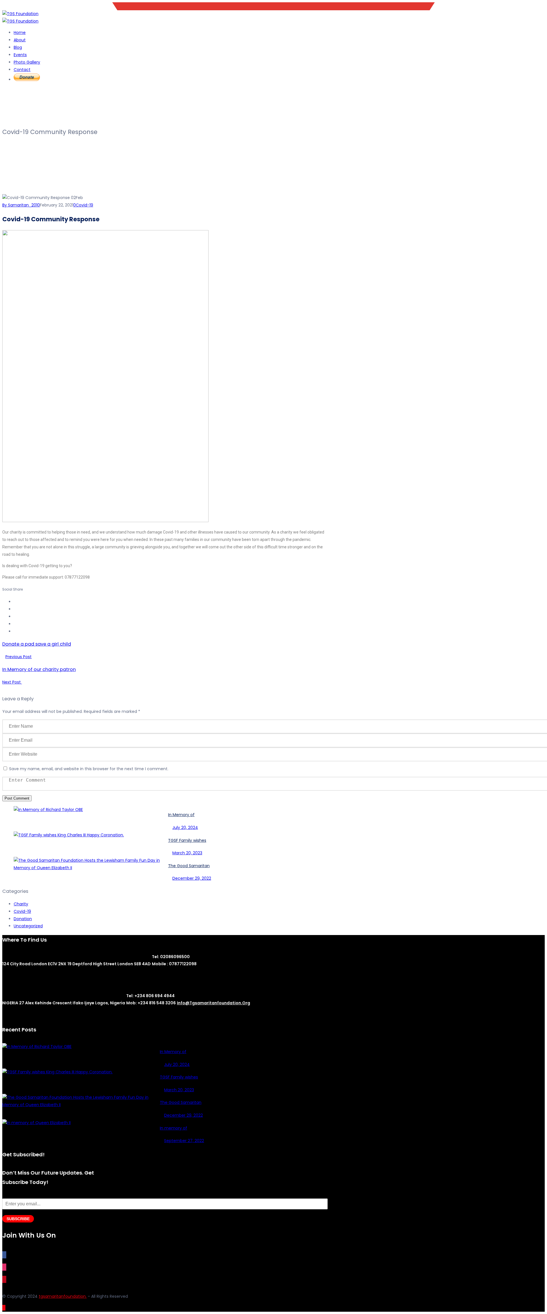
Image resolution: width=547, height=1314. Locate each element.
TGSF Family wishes (187, 840)
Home (20, 32)
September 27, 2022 (184, 1140)
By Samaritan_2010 (21, 205)
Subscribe (18, 1218)
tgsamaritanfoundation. (63, 1296)
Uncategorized (28, 926)
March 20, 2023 (187, 853)
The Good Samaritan (189, 866)
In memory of (173, 1128)
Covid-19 (84, 205)
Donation (23, 919)
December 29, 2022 (191, 878)
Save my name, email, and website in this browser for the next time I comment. (88, 769)
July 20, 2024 (185, 827)
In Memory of (181, 815)
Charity (21, 904)
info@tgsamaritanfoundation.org (512, 6)
